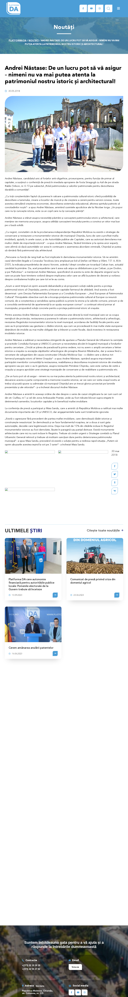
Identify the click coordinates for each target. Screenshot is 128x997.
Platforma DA (17, 40)
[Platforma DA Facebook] (83, 8)
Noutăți (34, 40)
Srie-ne (75, 967)
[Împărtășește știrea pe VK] (115, 491)
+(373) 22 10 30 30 (31, 965)
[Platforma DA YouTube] (91, 8)
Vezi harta (40, 986)
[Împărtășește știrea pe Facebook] (115, 466)
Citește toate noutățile (103, 530)
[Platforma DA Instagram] (99, 8)
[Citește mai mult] (55, 595)
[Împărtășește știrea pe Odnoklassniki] (115, 482)
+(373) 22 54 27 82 (31, 969)
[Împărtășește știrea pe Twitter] (115, 474)
